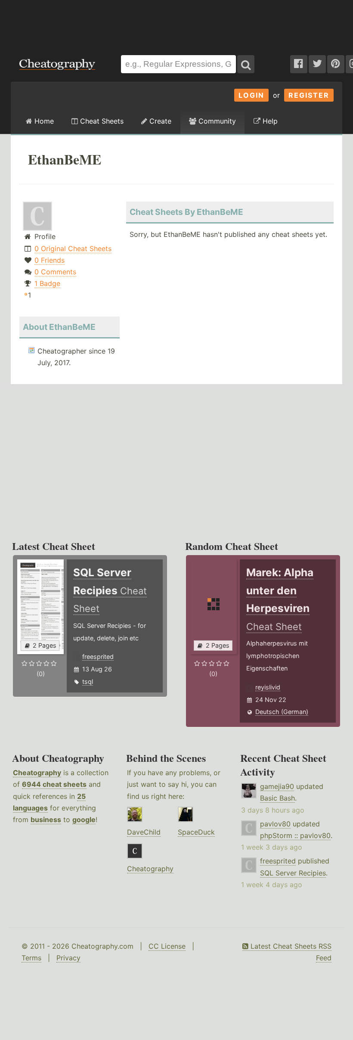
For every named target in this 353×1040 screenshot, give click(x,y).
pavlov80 (275, 824)
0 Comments (55, 271)
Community (216, 121)
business (46, 819)
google (84, 819)
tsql (87, 681)
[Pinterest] (335, 64)
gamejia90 (277, 786)
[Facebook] (298, 64)
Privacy (68, 957)
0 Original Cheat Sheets (72, 248)
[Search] (245, 64)
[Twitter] (317, 64)
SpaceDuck (196, 832)
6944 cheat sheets (54, 784)
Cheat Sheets (101, 121)
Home (43, 121)
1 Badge (47, 283)
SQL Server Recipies (293, 873)
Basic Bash (277, 798)
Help (269, 121)
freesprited (98, 656)
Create (159, 121)
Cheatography (37, 772)
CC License (167, 946)
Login (251, 95)
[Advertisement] (176, 23)
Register (308, 95)
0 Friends (49, 260)
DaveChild (144, 832)
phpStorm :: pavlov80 (295, 835)
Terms (31, 957)
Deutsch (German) (281, 711)
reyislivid (267, 687)
